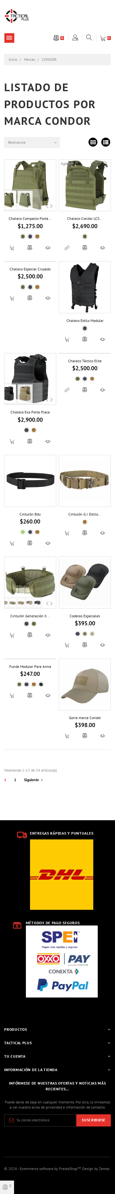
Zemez (104, 1168)
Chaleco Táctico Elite (85, 360)
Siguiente (31, 779)
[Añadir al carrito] (12, 248)
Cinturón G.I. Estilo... (85, 514)
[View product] (67, 248)
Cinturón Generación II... (30, 615)
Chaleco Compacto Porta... (30, 218)
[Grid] (93, 142)
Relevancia (17, 142)
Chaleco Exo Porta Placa (30, 412)
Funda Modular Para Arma (30, 666)
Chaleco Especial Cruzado (30, 269)
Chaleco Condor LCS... (85, 218)
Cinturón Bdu (30, 514)
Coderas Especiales (85, 615)
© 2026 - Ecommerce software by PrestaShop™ (43, 1168)
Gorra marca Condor (85, 717)
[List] (105, 142)
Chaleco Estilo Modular (84, 320)
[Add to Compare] (30, 248)
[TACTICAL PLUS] (16, 15)
